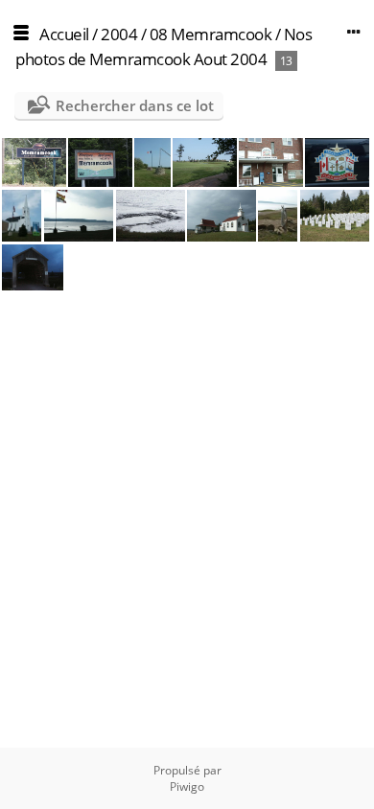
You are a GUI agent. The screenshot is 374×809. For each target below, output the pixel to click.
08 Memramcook (212, 34)
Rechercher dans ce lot (135, 105)
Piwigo (187, 786)
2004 (119, 34)
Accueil (64, 34)
